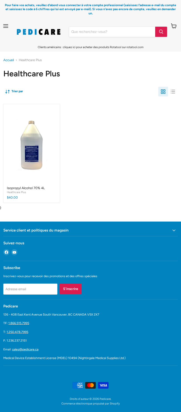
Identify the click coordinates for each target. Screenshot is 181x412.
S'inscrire (70, 289)
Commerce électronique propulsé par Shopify (90, 403)
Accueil (8, 60)
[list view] (173, 91)
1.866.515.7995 (18, 323)
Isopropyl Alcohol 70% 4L (26, 188)
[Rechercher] (161, 32)
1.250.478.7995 (17, 332)
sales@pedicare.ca (25, 349)
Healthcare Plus (16, 192)
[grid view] (163, 91)
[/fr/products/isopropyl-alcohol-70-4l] (31, 145)
